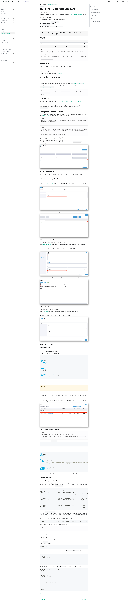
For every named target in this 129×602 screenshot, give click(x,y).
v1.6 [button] (11, 1)
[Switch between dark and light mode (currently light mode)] (127, 1)
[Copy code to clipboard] (86, 356)
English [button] (18, 1)
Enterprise (124, 1)
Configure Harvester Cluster (94, 9)
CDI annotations (57, 389)
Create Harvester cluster (93, 6)
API (14, 1)
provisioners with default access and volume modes (69, 129)
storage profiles (59, 349)
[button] (7, 6)
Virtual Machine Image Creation (95, 12)
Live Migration (60, 73)
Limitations (92, 19)
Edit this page (43, 593)
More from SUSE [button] (117, 1)
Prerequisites (92, 5)
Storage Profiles (51, 380)
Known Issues (92, 22)
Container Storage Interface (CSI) (76, 14)
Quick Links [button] (110, 1)
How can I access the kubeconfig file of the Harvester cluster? (70, 101)
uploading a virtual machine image (48, 183)
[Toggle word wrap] (85, 444)
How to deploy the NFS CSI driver (95, 21)
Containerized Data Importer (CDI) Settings (57, 134)
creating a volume (45, 311)
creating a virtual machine (46, 244)
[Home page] (41, 4)
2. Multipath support (94, 25)
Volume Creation (93, 15)
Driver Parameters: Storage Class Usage (62, 450)
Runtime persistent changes (77, 93)
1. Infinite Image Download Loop (95, 24)
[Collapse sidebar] (7, 601)
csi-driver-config (46, 115)
